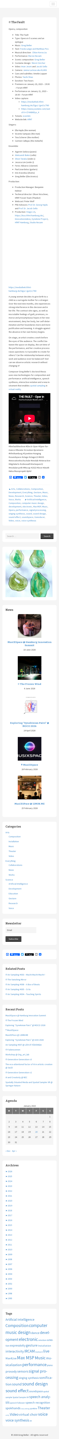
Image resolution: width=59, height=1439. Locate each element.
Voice (11, 499)
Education (13, 893)
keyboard (39, 1352)
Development (15, 492)
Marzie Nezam (35, 55)
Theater (37, 496)
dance (35, 1333)
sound (29, 513)
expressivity (17, 1345)
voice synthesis (28, 520)
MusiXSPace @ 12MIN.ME (29, 803)
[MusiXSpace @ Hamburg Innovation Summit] (29, 625)
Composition (37, 488)
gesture (31, 1345)
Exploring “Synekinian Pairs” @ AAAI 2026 (25, 1039)
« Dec (8, 1150)
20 (36, 1131)
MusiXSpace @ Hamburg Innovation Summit (30, 644)
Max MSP (37, 506)
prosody (11, 1371)
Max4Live (11, 1358)
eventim (27, 116)
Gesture (37, 492)
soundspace (27, 517)
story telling (25, 1409)
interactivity (15, 1351)
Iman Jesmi (26, 66)
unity (7, 1415)
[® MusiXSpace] (29, 748)
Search (47, 536)
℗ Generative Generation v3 (19, 1059)
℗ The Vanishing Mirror (16, 979)
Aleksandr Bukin (22, 155)
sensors (22, 1371)
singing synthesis (17, 513)
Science (29, 496)
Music (45, 492)
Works (18, 499)
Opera (12, 510)
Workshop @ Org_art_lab (17, 1054)
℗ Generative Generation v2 (19, 1072)
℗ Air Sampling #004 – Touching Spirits (23, 994)
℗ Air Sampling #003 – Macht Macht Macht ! (25, 974)
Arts (13, 488)
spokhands (13, 1408)
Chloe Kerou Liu (39, 52)
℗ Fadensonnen (13, 1049)
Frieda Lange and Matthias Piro (34, 48)
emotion (42, 1340)
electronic (27, 506)
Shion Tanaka (21, 158)
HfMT (29, 119)
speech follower (17, 1402)
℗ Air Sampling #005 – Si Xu (18, 989)
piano (50, 1365)
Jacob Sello (41, 66)
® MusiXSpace (29, 764)
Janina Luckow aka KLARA (35, 70)
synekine (33, 1408)
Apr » (14, 1150)
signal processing (37, 510)
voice (17, 520)
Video (44, 496)
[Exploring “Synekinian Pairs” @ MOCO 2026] (29, 706)
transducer (39, 517)
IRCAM (29, 1351)
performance (22, 510)
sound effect (15, 517)
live (46, 1351)
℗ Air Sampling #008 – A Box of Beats (23, 984)
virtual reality (15, 389)
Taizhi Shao (28, 77)
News (11, 496)
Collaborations (23, 488)
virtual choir (28, 1414)
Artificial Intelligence (36, 499)
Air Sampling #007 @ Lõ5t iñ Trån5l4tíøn (24, 1044)
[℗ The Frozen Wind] (29, 667)
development (15, 506)
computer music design (33, 503)
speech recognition (37, 1402)
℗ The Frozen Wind (29, 684)
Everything (27, 492)
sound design (39, 513)
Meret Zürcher (38, 63)
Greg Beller (26, 45)
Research (19, 496)
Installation (14, 841)
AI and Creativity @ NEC (16, 1077)
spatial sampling (37, 385)
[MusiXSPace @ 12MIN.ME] (29, 787)
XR (31, 1421)
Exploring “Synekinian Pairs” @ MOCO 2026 (29, 725)
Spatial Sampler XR (21, 1397)
